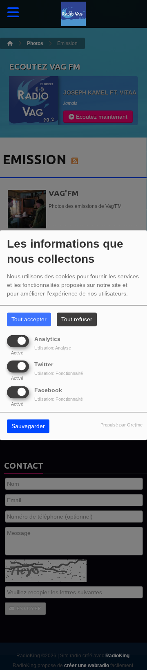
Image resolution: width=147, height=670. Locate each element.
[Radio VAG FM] (73, 14)
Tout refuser (76, 319)
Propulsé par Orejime (121, 424)
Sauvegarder (28, 426)
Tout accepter (29, 319)
